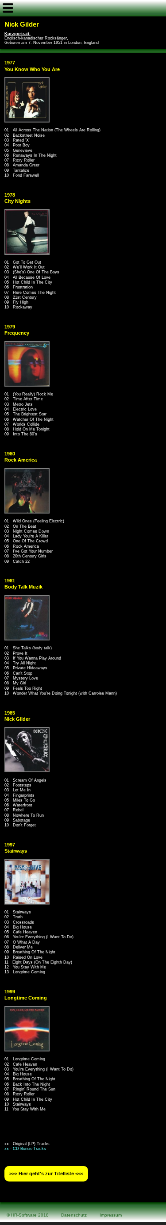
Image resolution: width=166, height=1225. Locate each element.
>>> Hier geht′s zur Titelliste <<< (46, 1173)
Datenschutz (74, 1215)
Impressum (111, 1215)
